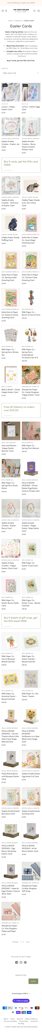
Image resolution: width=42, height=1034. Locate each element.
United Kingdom (20, 993)
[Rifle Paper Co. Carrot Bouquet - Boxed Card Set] (11, 641)
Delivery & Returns (31, 1019)
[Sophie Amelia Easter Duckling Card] (31, 796)
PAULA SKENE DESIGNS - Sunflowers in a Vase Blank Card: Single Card (30, 736)
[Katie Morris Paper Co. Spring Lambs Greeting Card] (11, 260)
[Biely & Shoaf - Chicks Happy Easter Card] (11, 375)
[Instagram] (21, 962)
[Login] (34, 11)
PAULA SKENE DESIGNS (30, 480)
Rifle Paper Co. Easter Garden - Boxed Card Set (29, 659)
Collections (18, 21)
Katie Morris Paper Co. (31, 234)
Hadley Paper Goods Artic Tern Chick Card (31, 203)
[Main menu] (3, 11)
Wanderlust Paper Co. (31, 386)
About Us (20, 1019)
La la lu (5, 104)
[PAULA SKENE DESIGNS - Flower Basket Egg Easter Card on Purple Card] (31, 468)
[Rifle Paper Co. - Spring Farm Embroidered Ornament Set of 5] (31, 335)
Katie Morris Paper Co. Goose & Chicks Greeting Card (10, 315)
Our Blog (21, 1023)
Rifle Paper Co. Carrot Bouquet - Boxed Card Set (9, 659)
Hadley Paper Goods (30, 197)
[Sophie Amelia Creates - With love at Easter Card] (11, 185)
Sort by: (5, 68)
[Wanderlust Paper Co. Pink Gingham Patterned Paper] (11, 911)
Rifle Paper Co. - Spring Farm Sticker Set (10, 352)
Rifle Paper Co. (28, 309)
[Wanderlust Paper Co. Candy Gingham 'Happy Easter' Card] (31, 375)
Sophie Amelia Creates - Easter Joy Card (10, 144)
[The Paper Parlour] (21, 10)
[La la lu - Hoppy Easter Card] (11, 92)
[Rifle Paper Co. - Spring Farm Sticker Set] (11, 335)
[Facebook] (16, 962)
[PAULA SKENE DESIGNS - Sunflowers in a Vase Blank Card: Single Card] (31, 716)
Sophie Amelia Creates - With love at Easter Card (10, 203)
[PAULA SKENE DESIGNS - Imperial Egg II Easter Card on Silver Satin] (11, 871)
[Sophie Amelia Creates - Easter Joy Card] (11, 127)
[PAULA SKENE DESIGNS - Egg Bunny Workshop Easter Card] (11, 831)
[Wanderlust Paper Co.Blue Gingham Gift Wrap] (31, 871)
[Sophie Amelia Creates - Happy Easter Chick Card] (11, 548)
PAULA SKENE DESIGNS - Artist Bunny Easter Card (30, 848)
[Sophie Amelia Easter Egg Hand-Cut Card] (31, 759)
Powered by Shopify (30, 1027)
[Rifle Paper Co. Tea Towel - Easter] (31, 679)
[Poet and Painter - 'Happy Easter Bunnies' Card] (11, 431)
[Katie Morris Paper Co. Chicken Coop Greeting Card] (31, 260)
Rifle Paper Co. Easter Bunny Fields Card (10, 603)
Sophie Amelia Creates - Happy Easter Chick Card (9, 565)
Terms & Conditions (10, 1021)
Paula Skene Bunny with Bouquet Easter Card (10, 776)
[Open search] (6, 11)
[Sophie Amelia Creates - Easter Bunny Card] (11, 508)
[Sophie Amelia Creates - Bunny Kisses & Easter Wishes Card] (31, 127)
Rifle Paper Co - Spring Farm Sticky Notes (10, 485)
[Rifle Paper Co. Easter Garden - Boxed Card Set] (31, 641)
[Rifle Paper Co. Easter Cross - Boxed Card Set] (31, 585)
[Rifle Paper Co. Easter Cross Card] (31, 548)
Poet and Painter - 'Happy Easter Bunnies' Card (10, 448)
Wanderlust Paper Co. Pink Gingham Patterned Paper (9, 928)
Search (6, 1019)
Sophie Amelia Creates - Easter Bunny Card (9, 525)
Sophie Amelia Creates (10, 138)
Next (28, 942)
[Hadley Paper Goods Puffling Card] (11, 223)
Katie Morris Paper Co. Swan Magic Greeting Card (30, 240)
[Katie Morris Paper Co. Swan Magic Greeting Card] (31, 223)
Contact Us (34, 1021)
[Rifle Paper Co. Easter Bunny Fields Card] (11, 585)
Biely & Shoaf (7, 386)
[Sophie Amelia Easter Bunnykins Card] (11, 796)
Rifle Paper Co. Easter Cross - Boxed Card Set (31, 603)
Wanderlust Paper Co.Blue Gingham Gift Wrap (30, 888)
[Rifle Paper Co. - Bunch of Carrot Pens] (31, 297)
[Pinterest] (25, 962)
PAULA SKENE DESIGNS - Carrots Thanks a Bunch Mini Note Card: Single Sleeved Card (10, 736)
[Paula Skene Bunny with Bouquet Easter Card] (11, 759)
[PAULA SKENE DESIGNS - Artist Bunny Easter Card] (31, 831)
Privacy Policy (23, 1021)
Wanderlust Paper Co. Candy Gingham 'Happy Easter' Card (30, 392)
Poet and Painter (8, 442)
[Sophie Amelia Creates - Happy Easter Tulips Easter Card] (31, 508)
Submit (33, 981)
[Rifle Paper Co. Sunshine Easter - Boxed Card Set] (11, 679)
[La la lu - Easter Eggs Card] (31, 92)
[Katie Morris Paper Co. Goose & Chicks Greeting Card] (11, 297)
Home (10, 21)
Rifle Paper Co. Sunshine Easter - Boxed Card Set (9, 696)
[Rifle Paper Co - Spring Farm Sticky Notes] (11, 468)
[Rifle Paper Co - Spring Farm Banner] (31, 431)
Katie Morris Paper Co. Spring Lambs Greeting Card (10, 277)
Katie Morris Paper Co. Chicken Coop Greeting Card (30, 277)
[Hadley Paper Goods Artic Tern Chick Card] (31, 185)
